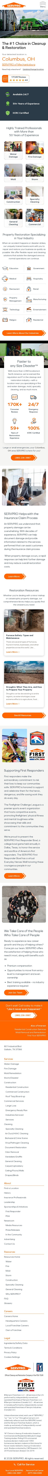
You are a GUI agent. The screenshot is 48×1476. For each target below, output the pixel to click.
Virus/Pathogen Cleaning (17, 1143)
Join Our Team (15, 992)
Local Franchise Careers (17, 1325)
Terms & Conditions (13, 1348)
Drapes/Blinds (11, 1175)
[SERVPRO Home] (14, 4)
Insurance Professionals (15, 1197)
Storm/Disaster (11, 1078)
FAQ (6, 1298)
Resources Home (12, 1257)
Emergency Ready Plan (16, 1110)
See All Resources (22, 715)
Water (9, 1261)
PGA (8, 1216)
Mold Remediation (12, 1073)
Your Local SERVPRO (14, 1471)
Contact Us (9, 1244)
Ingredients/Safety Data (15, 1343)
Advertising (9, 1239)
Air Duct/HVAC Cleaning (16, 1133)
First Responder (13, 1211)
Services (10, 1119)
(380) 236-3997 (23, 458)
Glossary (8, 1303)
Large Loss (11, 1105)
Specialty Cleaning (14, 1129)
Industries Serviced (14, 1115)
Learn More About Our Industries (23, 333)
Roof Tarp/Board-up (15, 1096)
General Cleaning (13, 1161)
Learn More (13, 576)
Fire (7, 1266)
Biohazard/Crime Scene (16, 1138)
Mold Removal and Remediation (31, 1032)
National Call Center (35, 1471)
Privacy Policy (10, 1352)
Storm (8, 1275)
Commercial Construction (17, 1092)
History (7, 1193)
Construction (10, 1082)
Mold (8, 1271)
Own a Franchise (13, 1330)
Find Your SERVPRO (36, 1035)
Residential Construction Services (30, 1029)
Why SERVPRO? (13, 1294)
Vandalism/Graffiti (13, 1156)
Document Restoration (16, 1147)
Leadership (9, 1202)
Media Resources (14, 1225)
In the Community (14, 1234)
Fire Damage (10, 1068)
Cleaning (8, 1124)
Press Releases (13, 1230)
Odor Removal (12, 1152)
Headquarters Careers (16, 1321)
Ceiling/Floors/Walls (14, 1170)
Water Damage (11, 1064)
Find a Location (11, 1188)
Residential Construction (17, 1087)
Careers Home (11, 1316)
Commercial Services (14, 1101)
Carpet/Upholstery (14, 1166)
